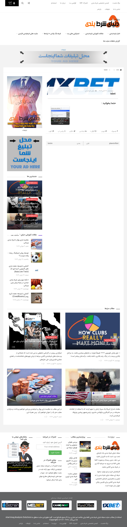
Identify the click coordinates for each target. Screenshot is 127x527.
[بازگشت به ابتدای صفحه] (6, 520)
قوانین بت (72, 3)
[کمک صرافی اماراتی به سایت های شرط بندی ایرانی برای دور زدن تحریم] (34, 331)
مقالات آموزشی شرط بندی (94, 33)
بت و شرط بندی (32, 183)
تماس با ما (116, 9)
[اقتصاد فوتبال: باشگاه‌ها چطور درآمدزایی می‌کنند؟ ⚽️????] (92, 331)
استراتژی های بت (73, 33)
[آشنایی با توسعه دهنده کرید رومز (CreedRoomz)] (36, 298)
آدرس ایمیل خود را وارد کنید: (52, 442)
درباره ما (62, 3)
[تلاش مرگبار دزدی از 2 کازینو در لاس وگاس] (85, 462)
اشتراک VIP (84, 3)
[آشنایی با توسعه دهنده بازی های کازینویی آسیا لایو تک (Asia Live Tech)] (36, 270)
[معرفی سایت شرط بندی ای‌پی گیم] (85, 478)
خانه (117, 70)
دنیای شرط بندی (90, 91)
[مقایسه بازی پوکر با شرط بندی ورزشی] (36, 244)
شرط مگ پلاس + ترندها (52, 33)
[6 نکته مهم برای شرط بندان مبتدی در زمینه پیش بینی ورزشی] (36, 284)
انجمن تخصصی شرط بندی (100, 3)
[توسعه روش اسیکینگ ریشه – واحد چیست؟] (36, 257)
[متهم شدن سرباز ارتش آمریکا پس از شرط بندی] (92, 387)
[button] (4, 505)
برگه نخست (116, 3)
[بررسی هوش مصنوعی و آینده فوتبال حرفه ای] (85, 446)
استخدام (54, 3)
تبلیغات (107, 9)
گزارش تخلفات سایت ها (111, 41)
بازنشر (99, 9)
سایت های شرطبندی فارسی (28, 33)
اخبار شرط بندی (114, 33)
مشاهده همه (15, 235)
